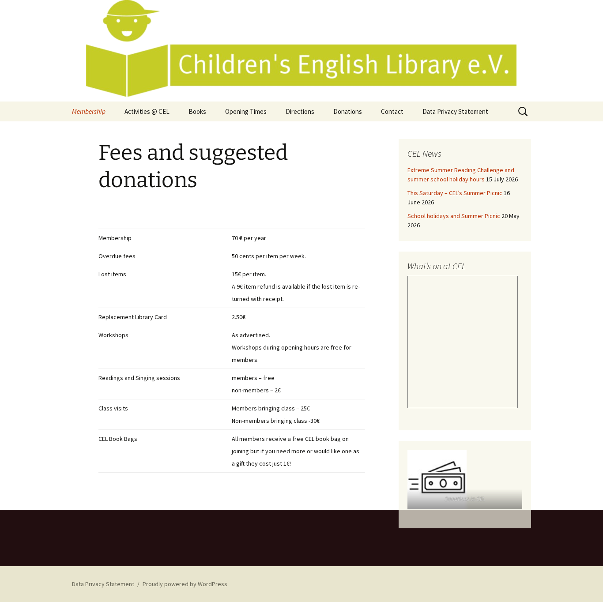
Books (197, 111)
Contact (392, 111)
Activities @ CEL (147, 111)
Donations (347, 111)
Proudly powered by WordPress (185, 584)
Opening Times (246, 111)
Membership (89, 111)
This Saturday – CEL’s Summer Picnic (454, 193)
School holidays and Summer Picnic (453, 216)
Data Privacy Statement (455, 111)
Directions (300, 111)
